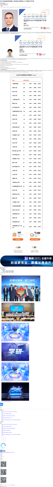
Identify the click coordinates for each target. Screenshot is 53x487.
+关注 (1, 402)
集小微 (2, 2)
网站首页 (1, 452)
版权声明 (3, 452)
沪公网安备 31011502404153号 (4, 486)
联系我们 (6, 452)
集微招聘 (5, 452)
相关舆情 (1, 3)
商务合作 (12, 452)
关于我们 (10, 452)
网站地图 (8, 452)
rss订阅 (13, 452)
